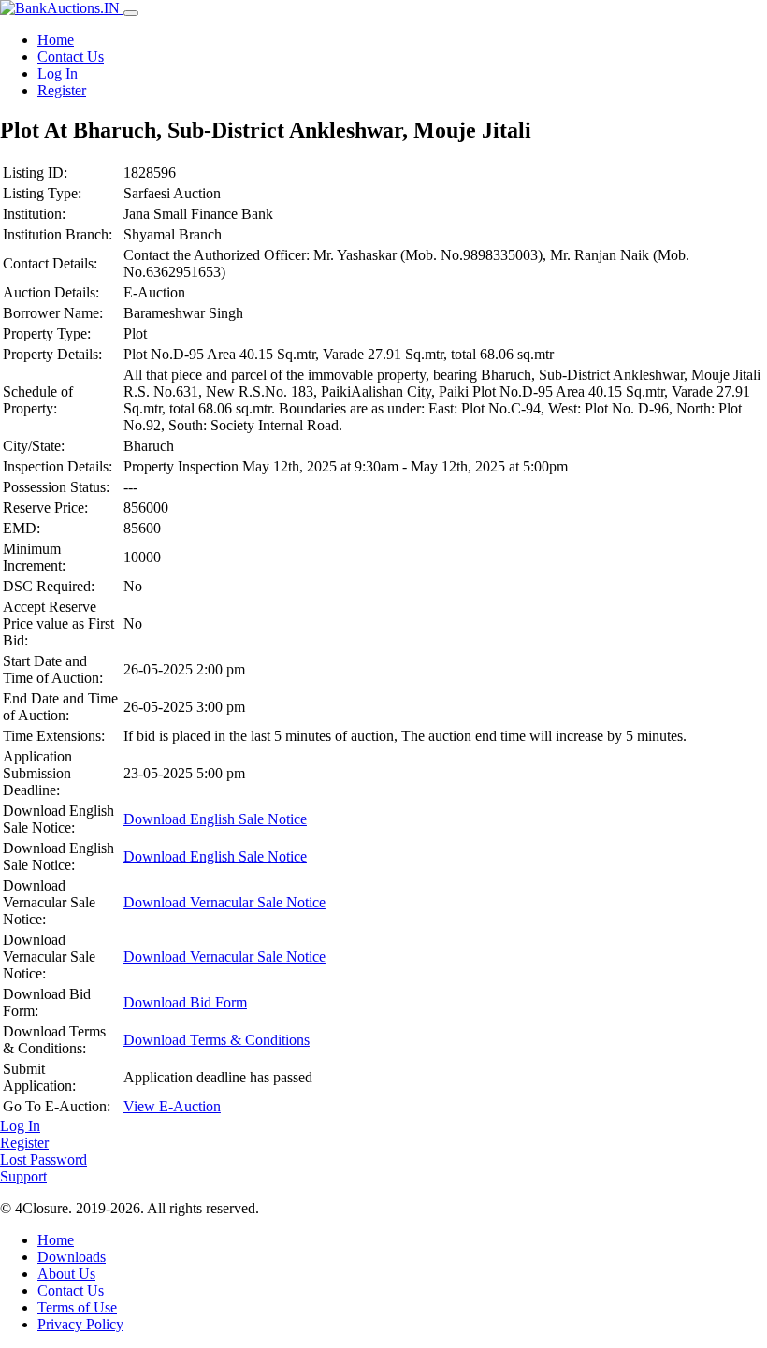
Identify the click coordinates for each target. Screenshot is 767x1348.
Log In (57, 73)
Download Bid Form (185, 1002)
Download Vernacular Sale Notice (224, 902)
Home (55, 40)
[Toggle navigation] (130, 13)
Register (61, 90)
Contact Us (70, 57)
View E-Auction (172, 1106)
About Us (66, 1274)
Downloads (71, 1257)
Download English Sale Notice (215, 819)
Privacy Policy (80, 1324)
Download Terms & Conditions (216, 1040)
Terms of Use (77, 1307)
